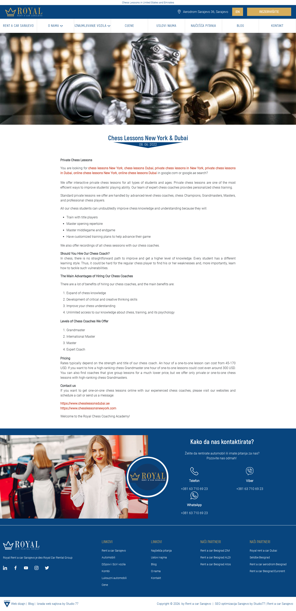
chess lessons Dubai (138, 168)
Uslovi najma (159, 557)
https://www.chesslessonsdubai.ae (85, 403)
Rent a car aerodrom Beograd (268, 564)
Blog (154, 564)
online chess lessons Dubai (137, 173)
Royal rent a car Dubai (263, 550)
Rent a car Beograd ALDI (215, 557)
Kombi (106, 571)
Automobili (108, 557)
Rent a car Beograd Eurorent (267, 571)
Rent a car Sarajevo (114, 550)
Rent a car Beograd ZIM (215, 550)
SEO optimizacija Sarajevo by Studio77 (239, 604)
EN (238, 12)
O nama (156, 571)
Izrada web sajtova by (51, 604)
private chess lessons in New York (179, 168)
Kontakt (156, 578)
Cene (105, 584)
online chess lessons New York (95, 173)
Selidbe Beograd (260, 557)
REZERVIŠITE (269, 12)
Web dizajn (18, 604)
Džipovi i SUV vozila (114, 564)
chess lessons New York (105, 168)
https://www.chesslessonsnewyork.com (88, 408)
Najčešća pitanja (161, 550)
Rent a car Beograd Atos (215, 564)
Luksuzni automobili (114, 578)
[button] (55, 26)
